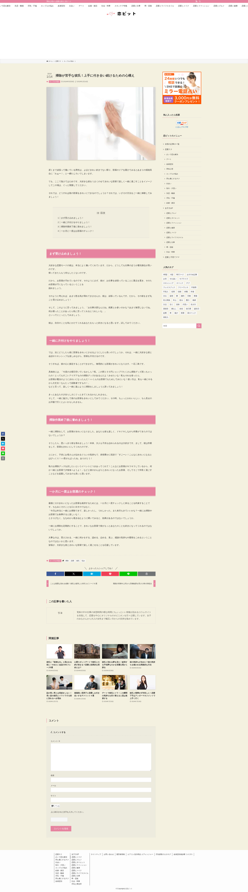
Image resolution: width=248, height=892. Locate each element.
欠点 (165, 304)
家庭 (195, 296)
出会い (168, 184)
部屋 (182, 313)
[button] (55, 574)
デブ (188, 283)
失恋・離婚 (170, 193)
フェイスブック (169, 287)
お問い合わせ (109, 854)
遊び (176, 313)
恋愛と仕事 (170, 242)
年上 (174, 300)
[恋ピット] (124, 14)
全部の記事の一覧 (172, 144)
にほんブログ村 (182, 127)
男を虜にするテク (173, 179)
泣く (171, 304)
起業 (165, 313)
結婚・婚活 (170, 203)
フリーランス (183, 287)
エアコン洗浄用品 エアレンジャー (140, 854)
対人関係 (166, 300)
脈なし (173, 309)
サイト (53, 796)
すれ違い (173, 279)
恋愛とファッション (173, 223)
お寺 (165, 279)
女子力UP (169, 208)
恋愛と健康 (170, 228)
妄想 (171, 296)
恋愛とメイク (171, 233)
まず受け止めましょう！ (72, 218)
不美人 (165, 292)
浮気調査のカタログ (163, 854)
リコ (60, 613)
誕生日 (196, 309)
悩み (83, 561)
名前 (52, 775)
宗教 (189, 296)
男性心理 (169, 169)
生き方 (193, 304)
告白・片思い (171, 188)
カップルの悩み (54, 81)
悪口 (187, 300)
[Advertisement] (124, 39)
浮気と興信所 (77, 884)
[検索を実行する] (199, 325)
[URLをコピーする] (147, 574)
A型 (171, 275)
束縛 (194, 300)
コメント (55, 741)
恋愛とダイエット (173, 218)
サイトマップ (96, 854)
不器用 (193, 287)
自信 (181, 309)
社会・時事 (170, 252)
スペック (179, 283)
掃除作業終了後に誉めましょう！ (76, 226)
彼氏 (77, 561)
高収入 (165, 317)
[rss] (196, 1)
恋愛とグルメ (171, 213)
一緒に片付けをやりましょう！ (75, 222)
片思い (185, 304)
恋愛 (72, 561)
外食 (192, 292)
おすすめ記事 (192, 275)
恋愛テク (168, 149)
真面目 (165, 309)
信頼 (179, 292)
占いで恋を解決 (172, 154)
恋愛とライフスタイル (174, 237)
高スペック (191, 313)
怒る (181, 300)
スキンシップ (168, 283)
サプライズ (184, 279)
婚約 (182, 296)
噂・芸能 (169, 247)
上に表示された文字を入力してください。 (68, 812)
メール (53, 786)
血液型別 (169, 164)
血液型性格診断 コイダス (183, 854)
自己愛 (188, 309)
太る (165, 296)
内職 (186, 292)
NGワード (180, 275)
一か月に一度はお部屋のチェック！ (77, 231)
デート (168, 159)
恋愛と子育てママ (172, 257)
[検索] (200, 1)
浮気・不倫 (170, 198)
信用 (173, 292)
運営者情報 (120, 854)
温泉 (178, 304)
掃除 (67, 561)
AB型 (165, 275)
